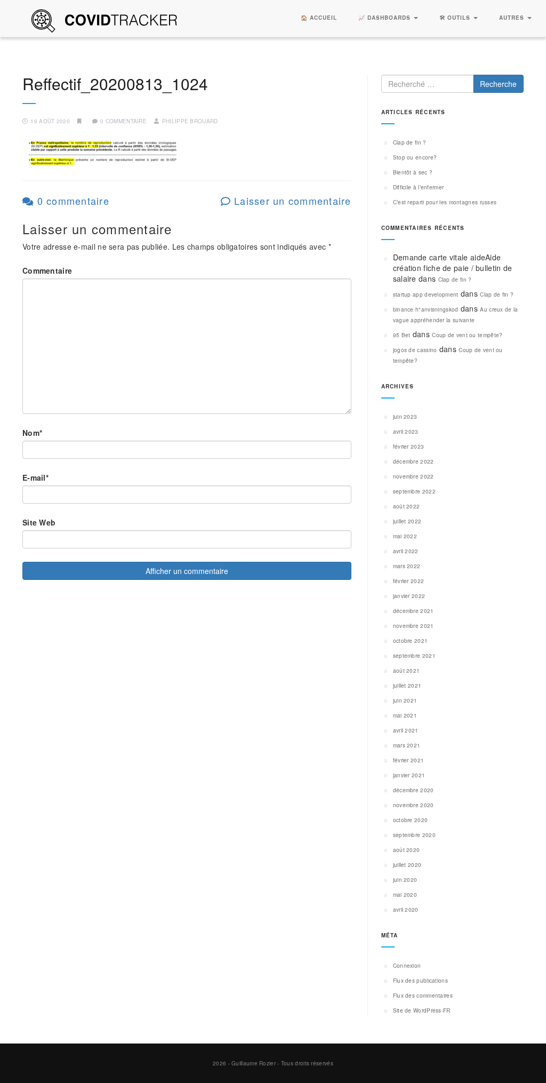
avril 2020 (406, 909)
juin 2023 (405, 416)
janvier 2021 (409, 775)
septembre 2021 (414, 655)
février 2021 (408, 760)
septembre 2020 (414, 835)
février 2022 (408, 581)
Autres (512, 17)
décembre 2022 (413, 461)
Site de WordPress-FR (422, 1010)
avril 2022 (406, 551)
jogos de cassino (415, 350)
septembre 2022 (414, 491)
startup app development (426, 294)
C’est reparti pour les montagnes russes (445, 202)
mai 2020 (405, 894)
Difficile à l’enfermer (418, 187)
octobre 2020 (410, 820)
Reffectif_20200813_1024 (115, 83)
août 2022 (406, 506)
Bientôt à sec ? (413, 172)
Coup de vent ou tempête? (467, 335)
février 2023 (408, 446)
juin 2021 (405, 700)
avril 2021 (406, 730)
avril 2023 (406, 431)
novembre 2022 (413, 476)
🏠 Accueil (319, 17)
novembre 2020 (413, 805)
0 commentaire (71, 201)
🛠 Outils (455, 17)
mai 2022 (405, 536)
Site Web (38, 522)
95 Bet (402, 335)
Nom (32, 432)
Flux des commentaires (423, 995)
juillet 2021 (407, 685)
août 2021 (406, 670)
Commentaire (47, 270)
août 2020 (406, 850)
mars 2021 (407, 745)
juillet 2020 (407, 865)
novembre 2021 (413, 626)
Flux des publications (420, 980)
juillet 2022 (407, 521)
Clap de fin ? (410, 142)
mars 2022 (407, 566)
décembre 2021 (413, 611)
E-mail (35, 477)
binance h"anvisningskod (426, 309)
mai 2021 (405, 715)
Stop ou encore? (415, 157)
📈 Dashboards (385, 17)
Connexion (407, 965)
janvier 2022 (409, 596)
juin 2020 (405, 879)
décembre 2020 (413, 790)
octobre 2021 (410, 640)
